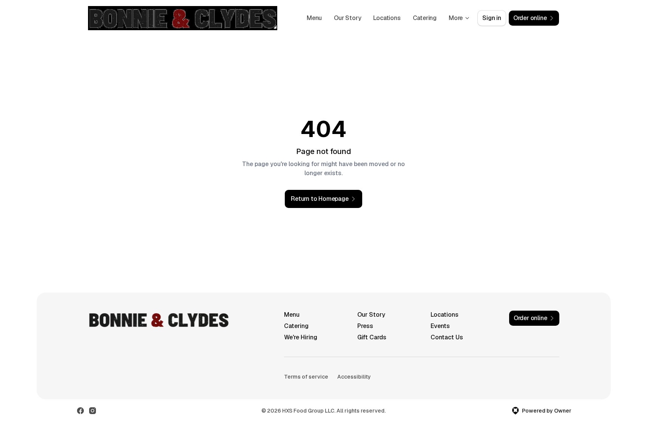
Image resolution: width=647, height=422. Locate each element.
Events (440, 326)
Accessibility (354, 376)
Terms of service (306, 376)
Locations (386, 18)
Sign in (491, 18)
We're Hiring (300, 337)
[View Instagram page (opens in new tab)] (92, 410)
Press (365, 326)
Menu (314, 18)
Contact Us (447, 337)
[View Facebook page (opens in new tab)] (80, 410)
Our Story (347, 18)
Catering (425, 18)
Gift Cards (371, 337)
